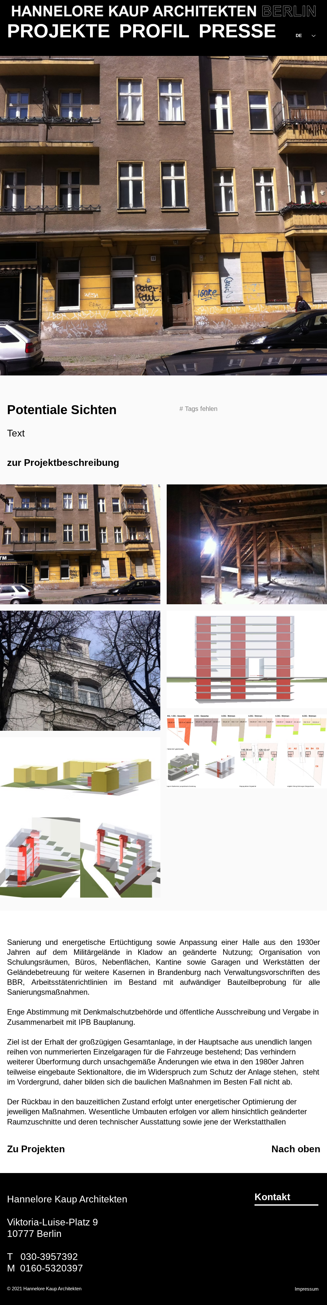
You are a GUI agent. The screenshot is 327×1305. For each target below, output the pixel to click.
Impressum (307, 1289)
